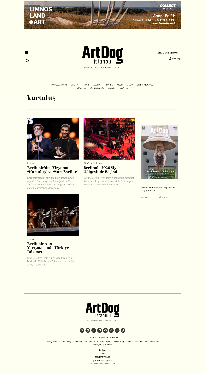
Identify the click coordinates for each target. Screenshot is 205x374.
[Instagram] (82, 330)
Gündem (88, 163)
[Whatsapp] (111, 330)
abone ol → (165, 197)
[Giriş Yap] (170, 58)
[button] (27, 61)
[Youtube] (105, 330)
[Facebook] (87, 330)
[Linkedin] (99, 330)
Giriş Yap (176, 58)
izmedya (108, 344)
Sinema (30, 163)
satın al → (146, 197)
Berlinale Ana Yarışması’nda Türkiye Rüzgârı (48, 248)
